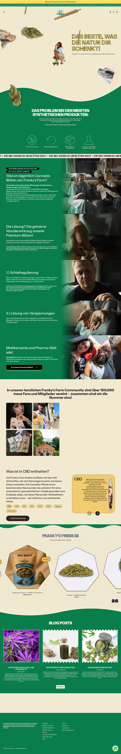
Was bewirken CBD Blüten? (100, 667)
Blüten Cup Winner (47, 725)
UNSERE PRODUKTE (48, 728)
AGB (43, 739)
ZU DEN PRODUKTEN (18, 518)
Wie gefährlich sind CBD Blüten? (60, 667)
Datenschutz (65, 728)
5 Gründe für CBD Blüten (49, 734)
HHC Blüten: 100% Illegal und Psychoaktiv (21, 668)
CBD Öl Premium (47, 730)
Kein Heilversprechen (68, 730)
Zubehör (44, 732)
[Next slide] (97, 513)
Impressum (65, 725)
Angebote (45, 723)
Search (64, 723)
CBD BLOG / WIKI (47, 737)
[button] (113, 12)
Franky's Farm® (11, 748)
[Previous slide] (89, 513)
